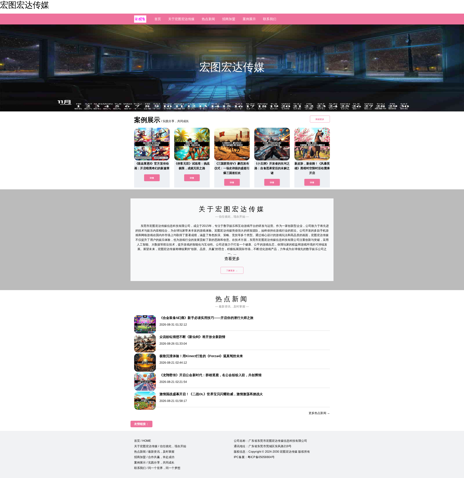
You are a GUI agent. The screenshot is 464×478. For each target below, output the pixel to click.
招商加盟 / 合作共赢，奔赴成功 (154, 457)
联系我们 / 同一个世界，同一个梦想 (157, 467)
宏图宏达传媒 (24, 5)
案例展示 (249, 19)
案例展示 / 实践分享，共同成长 (154, 462)
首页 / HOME (142, 440)
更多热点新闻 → (319, 413)
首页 (157, 19)
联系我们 (269, 19)
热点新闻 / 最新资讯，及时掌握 (154, 451)
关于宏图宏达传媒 (181, 19)
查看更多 (232, 258)
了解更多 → (232, 270)
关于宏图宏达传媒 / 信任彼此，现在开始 (160, 446)
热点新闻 (208, 19)
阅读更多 (320, 119)
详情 (152, 178)
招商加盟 (228, 19)
